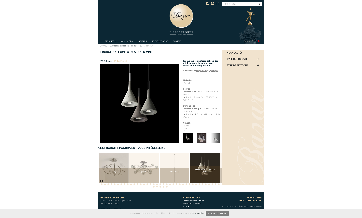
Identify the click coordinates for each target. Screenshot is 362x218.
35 (212, 184)
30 (196, 184)
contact (177, 41)
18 (157, 184)
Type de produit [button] (237, 59)
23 (173, 184)
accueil (103, 46)
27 (186, 184)
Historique (142, 41)
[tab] (243, 53)
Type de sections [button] (237, 65)
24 (176, 184)
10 (131, 184)
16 (150, 184)
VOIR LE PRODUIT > (113, 178)
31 (199, 184)
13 (141, 184)
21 (167, 184)
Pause (101, 180)
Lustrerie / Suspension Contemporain (126, 46)
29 (193, 184)
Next (226, 168)
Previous (94, 168)
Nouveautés (126, 41)
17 (154, 184)
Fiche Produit (121, 61)
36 (215, 184)
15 (147, 184)
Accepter (211, 213)
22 (170, 184)
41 (163, 187)
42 (167, 187)
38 (154, 187)
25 (180, 184)
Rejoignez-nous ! (160, 41)
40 (160, 187)
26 (183, 184)
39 (157, 187)
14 (144, 184)
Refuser (223, 213)
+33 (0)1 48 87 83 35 (111, 204)
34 (209, 184)
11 (134, 184)
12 (137, 184)
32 (202, 184)
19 (160, 184)
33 (206, 184)
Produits (109, 41)
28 (189, 184)
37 (219, 184)
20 (163, 184)
